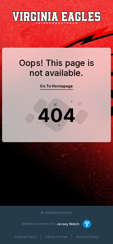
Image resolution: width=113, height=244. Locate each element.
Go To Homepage (56, 86)
